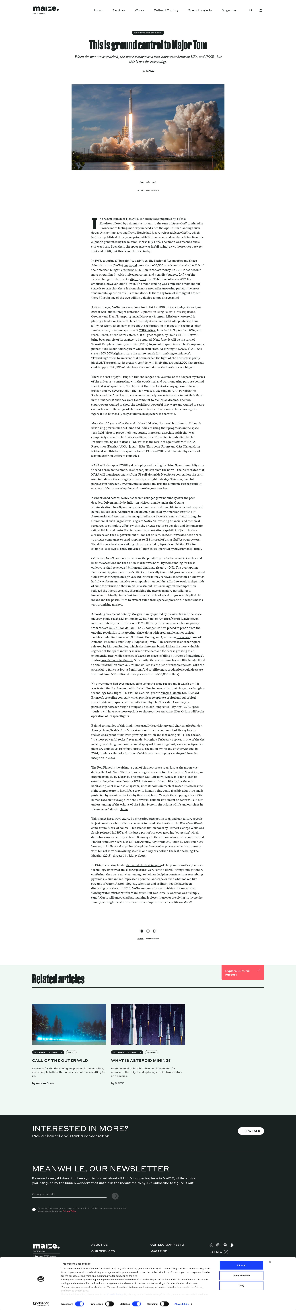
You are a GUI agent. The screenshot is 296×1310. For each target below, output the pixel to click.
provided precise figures (116, 660)
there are (183, 637)
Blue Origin (182, 711)
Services (118, 10)
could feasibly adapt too (179, 790)
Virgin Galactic (171, 693)
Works (139, 10)
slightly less (138, 279)
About (98, 10)
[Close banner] (270, 1262)
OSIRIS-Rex (147, 330)
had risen (156, 567)
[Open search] (251, 10)
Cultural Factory (166, 10)
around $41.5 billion (134, 270)
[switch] (109, 1303)
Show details (182, 1304)
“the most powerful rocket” (109, 739)
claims (124, 809)
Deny (241, 1285)
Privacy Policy (69, 1211)
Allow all (241, 1265)
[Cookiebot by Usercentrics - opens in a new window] (40, 1304)
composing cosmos (165, 297)
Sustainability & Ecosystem (148, 33)
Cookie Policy (115, 1294)
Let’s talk (251, 1131)
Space (141, 190)
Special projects (200, 10)
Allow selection (241, 1275)
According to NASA (173, 349)
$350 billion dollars (121, 628)
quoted (142, 516)
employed (130, 265)
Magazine (229, 10)
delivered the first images (143, 865)
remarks (173, 516)
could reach (111, 618)
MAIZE (150, 70)
